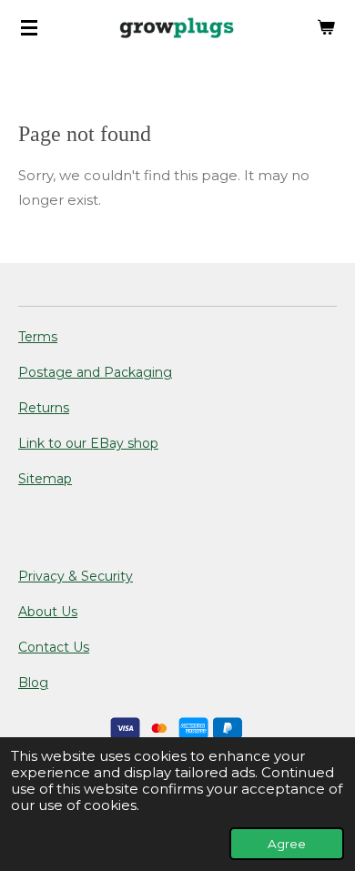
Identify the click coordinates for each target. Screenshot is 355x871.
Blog (33, 682)
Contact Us (53, 647)
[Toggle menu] (29, 27)
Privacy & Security (75, 576)
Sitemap (45, 479)
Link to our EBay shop (88, 443)
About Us (47, 611)
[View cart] (326, 27)
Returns (43, 408)
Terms (37, 337)
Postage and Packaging (95, 372)
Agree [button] (287, 843)
